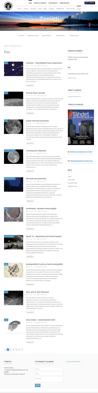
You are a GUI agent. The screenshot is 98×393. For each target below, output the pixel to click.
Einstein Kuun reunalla (35, 93)
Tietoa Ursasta (70, 9)
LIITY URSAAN (89, 3)
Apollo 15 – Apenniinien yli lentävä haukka (43, 236)
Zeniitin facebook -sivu (74, 96)
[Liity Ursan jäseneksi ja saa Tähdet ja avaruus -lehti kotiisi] (81, 144)
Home (6, 46)
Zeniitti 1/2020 (72, 78)
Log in (69, 176)
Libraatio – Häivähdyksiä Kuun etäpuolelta (44, 63)
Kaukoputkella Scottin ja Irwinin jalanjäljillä (44, 264)
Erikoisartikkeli (9, 236)
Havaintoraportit (10, 151)
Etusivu (19, 9)
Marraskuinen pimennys (36, 178)
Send (37, 385)
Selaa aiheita (46, 35)
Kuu (6, 63)
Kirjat (39, 9)
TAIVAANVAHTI (53, 3)
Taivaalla (51, 9)
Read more (30, 85)
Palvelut (26, 9)
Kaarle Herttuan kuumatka (37, 121)
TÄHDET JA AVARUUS (40, 3)
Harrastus (33, 9)
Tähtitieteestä (60, 9)
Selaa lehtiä (60, 35)
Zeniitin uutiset (33, 35)
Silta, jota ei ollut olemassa (37, 292)
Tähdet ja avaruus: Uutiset (81, 152)
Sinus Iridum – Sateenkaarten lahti (40, 320)
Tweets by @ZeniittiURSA (73, 361)
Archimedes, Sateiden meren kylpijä (41, 208)
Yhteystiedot (74, 35)
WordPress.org (72, 186)
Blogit (45, 9)
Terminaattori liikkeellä (36, 151)
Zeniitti (49, 18)
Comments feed (72, 183)
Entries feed (71, 180)
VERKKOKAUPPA (64, 3)
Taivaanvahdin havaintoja (81, 161)
